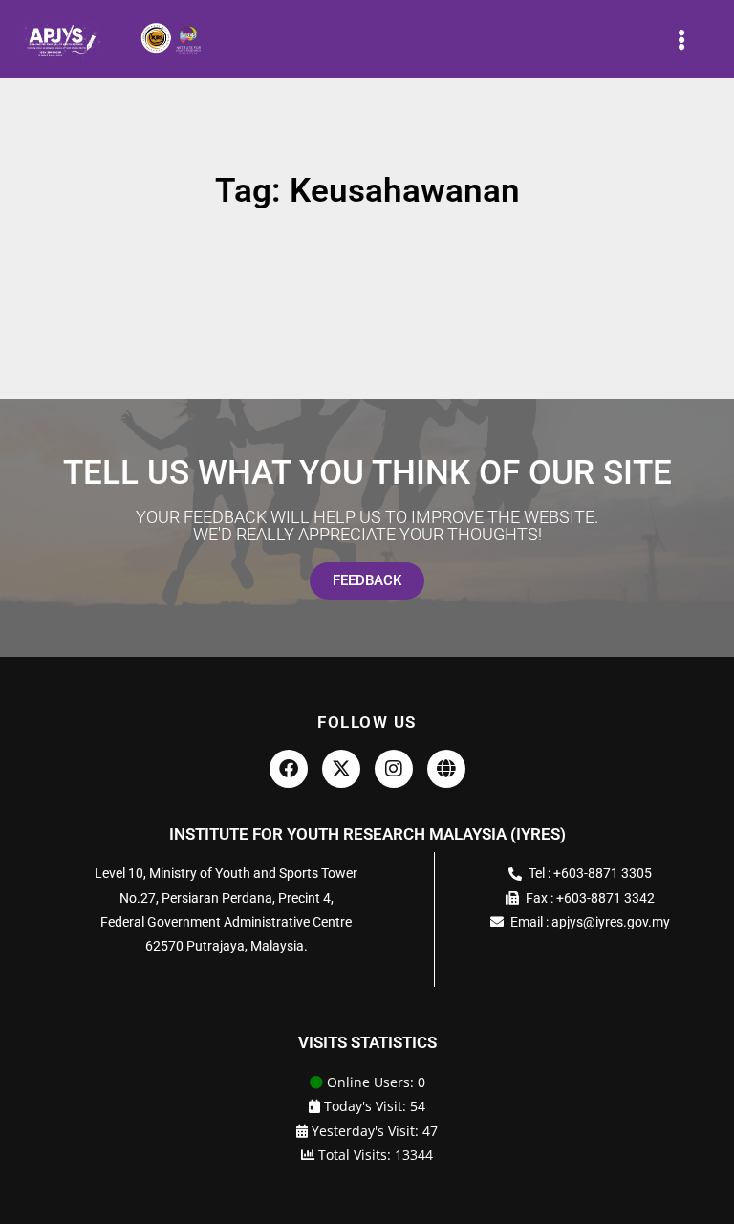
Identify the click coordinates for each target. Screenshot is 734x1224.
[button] (682, 39)
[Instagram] (394, 769)
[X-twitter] (341, 769)
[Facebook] (289, 769)
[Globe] (446, 769)
